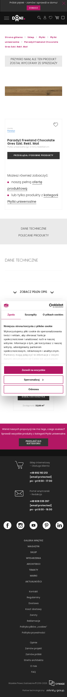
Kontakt (33, 591)
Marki (33, 575)
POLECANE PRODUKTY (33, 235)
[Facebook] (7, 528)
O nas (33, 666)
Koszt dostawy (33, 609)
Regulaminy (33, 597)
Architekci (33, 564)
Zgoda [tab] (11, 314)
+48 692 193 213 (39, 472)
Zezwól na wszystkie (33, 370)
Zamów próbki (33, 654)
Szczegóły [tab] (31, 314)
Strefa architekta (33, 660)
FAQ (33, 672)
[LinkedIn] (59, 528)
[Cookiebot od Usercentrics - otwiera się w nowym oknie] (49, 305)
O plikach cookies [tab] (53, 314)
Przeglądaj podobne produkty (33, 155)
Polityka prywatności (33, 632)
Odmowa (33, 389)
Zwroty (33, 615)
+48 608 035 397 (39, 501)
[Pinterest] (46, 528)
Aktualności (33, 581)
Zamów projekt (33, 648)
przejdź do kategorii (33, 442)
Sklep (33, 552)
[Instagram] (20, 528)
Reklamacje (33, 620)
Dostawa (34, 603)
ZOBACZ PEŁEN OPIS (33, 292)
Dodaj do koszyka (33, 396)
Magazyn (33, 546)
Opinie (33, 642)
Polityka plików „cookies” (33, 626)
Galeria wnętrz (33, 540)
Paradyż (11, 130)
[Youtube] (33, 528)
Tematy (33, 569)
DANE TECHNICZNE (33, 228)
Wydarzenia (33, 558)
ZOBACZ (33, 8)
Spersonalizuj (32, 379)
